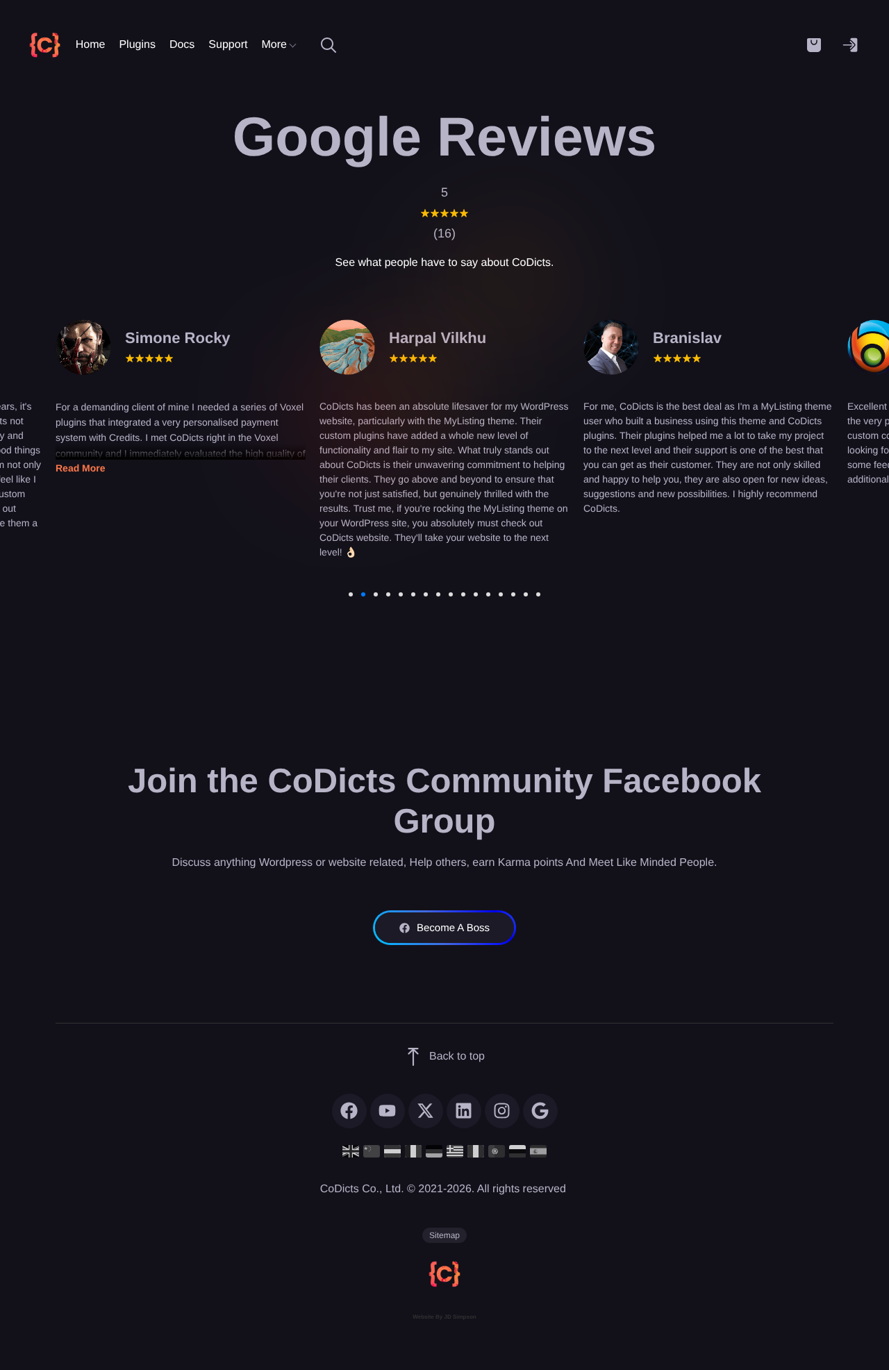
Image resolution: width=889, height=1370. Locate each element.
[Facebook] (349, 1111)
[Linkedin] (464, 1111)
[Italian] (475, 1151)
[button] (814, 45)
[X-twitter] (425, 1111)
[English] (350, 1151)
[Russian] (517, 1151)
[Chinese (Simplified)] (371, 1151)
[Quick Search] (328, 45)
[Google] (540, 1111)
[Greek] (454, 1151)
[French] (413, 1151)
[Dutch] (392, 1151)
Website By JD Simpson (444, 1317)
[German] (434, 1151)
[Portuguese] (496, 1151)
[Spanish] (538, 1151)
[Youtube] (387, 1111)
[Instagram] (502, 1111)
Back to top (457, 1056)
